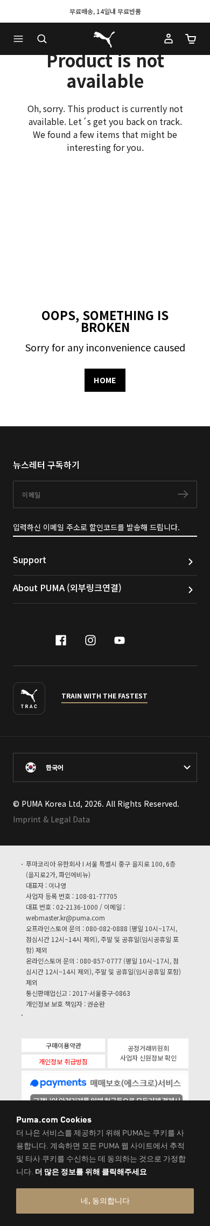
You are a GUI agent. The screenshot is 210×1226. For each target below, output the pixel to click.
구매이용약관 (63, 1045)
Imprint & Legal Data (51, 819)
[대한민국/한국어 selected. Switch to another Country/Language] (105, 767)
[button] (21, 39)
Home (105, 380)
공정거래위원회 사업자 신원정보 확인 (148, 1052)
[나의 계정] (168, 39)
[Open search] (42, 39)
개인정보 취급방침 (63, 1061)
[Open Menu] (21, 39)
